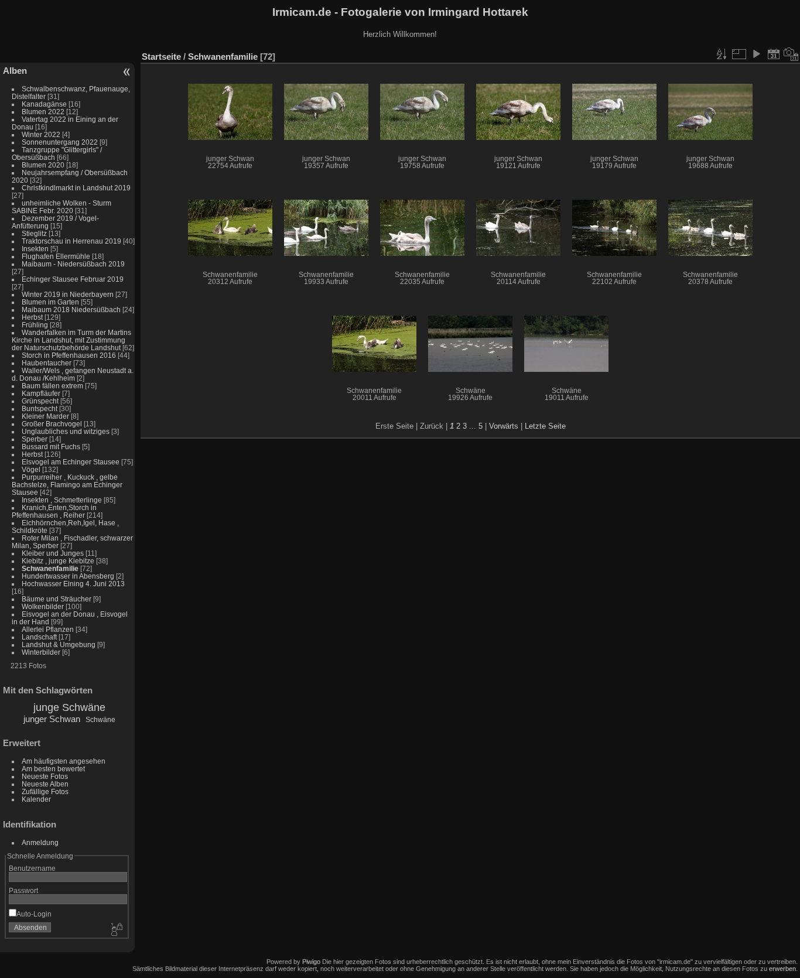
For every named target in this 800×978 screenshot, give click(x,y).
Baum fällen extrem (52, 385)
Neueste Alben (45, 784)
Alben (15, 71)
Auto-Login (34, 914)
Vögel (31, 469)
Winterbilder (41, 652)
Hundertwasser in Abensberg (68, 576)
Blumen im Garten (50, 302)
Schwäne (100, 719)
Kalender (36, 799)
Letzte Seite (545, 426)
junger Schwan (51, 719)
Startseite (161, 56)
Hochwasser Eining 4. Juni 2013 (73, 583)
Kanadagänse (44, 104)
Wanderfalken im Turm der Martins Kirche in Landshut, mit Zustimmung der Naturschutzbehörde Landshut (71, 340)
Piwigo (311, 961)
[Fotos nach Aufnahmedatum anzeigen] (791, 53)
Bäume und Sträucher (56, 599)
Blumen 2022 (43, 111)
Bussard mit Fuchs (51, 446)
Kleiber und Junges (53, 553)
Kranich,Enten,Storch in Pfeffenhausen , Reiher (54, 511)
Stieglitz (35, 233)
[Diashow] (756, 53)
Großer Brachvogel (52, 424)
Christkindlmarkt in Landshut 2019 (76, 188)
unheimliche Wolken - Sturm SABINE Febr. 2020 (61, 206)
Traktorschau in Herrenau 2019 (71, 241)
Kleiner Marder (45, 416)
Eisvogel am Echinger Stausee (70, 462)
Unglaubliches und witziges (66, 431)
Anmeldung (40, 842)
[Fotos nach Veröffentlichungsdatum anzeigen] (773, 53)
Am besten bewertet (53, 768)
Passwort (23, 890)
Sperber (34, 439)
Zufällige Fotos (45, 791)
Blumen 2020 (43, 165)
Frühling (35, 325)
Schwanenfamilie (50, 568)
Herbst (32, 317)
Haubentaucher (46, 363)
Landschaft (39, 637)
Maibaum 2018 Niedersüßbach (71, 309)
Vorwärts (503, 426)
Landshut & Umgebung (58, 644)
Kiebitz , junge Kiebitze (58, 561)
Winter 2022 (41, 134)
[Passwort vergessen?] (116, 930)
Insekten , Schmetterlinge (62, 500)
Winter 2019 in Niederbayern (68, 294)
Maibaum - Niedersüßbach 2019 (73, 264)
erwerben (782, 968)
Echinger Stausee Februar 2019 (73, 279)
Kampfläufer (41, 393)
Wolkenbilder (43, 606)
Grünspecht (40, 401)
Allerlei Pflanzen (48, 629)
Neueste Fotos (45, 776)
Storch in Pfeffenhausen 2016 (69, 355)
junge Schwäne (69, 707)
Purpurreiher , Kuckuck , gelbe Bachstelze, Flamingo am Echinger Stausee (67, 484)
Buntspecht (39, 408)
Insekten (35, 248)
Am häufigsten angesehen (63, 761)
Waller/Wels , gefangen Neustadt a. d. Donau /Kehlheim (73, 374)
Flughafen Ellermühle (56, 256)
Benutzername (32, 868)
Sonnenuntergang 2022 (60, 142)
